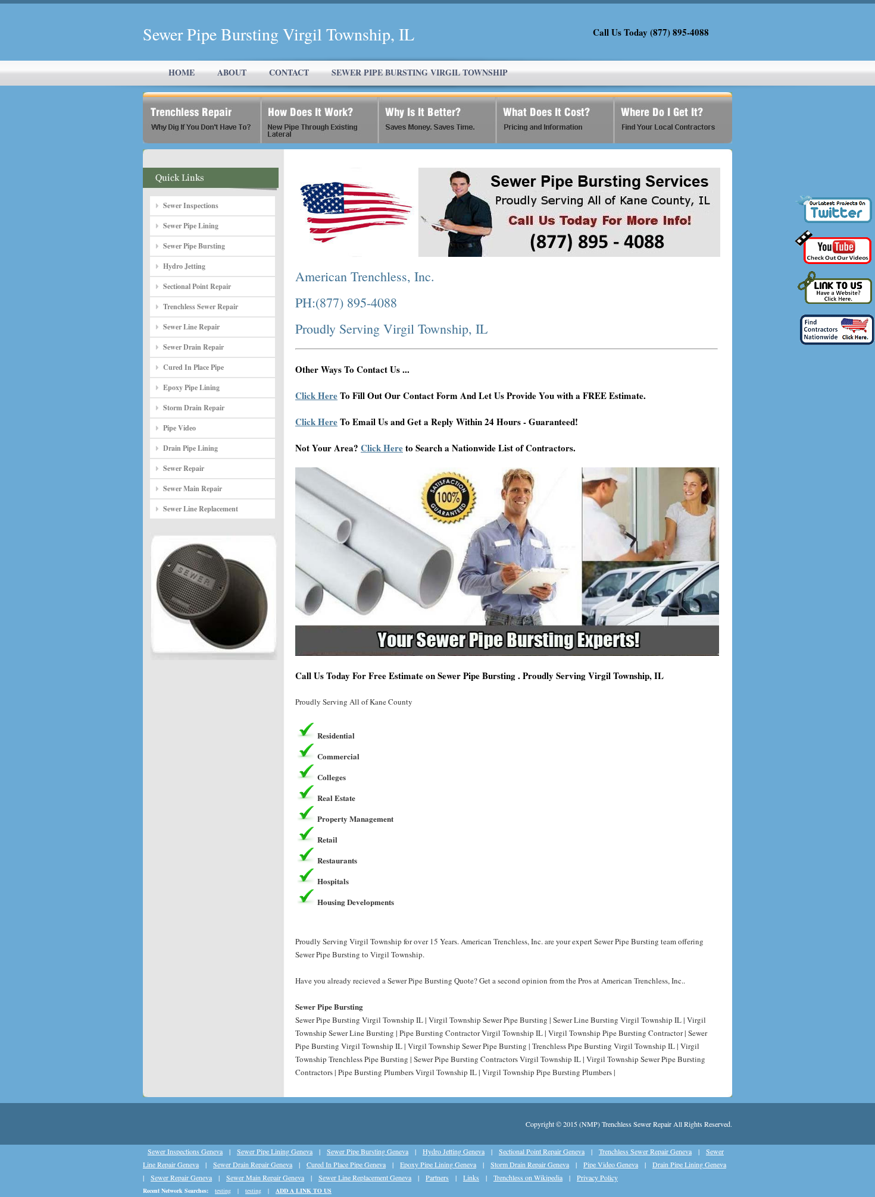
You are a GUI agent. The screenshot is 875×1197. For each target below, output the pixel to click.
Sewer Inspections (190, 205)
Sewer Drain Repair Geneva (252, 1164)
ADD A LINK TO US (304, 1190)
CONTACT (289, 72)
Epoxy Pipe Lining (191, 387)
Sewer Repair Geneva (181, 1177)
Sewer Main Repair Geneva (265, 1177)
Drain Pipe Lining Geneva (689, 1164)
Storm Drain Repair (193, 408)
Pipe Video (179, 428)
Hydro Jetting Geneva (454, 1151)
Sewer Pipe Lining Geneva (274, 1151)
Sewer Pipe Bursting (194, 246)
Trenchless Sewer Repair (200, 306)
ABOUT (231, 72)
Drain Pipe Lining (190, 448)
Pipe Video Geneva (610, 1164)
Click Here (316, 395)
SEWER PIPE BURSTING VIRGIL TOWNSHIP (420, 72)
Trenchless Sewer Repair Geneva (645, 1151)
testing (223, 1190)
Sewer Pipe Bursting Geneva (367, 1151)
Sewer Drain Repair (193, 347)
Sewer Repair (183, 468)
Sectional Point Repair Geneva (542, 1151)
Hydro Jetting (184, 266)
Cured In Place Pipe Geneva (346, 1164)
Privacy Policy (597, 1177)
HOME (181, 72)
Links (471, 1177)
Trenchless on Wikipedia (527, 1177)
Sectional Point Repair (197, 286)
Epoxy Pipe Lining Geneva (438, 1164)
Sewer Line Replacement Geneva (364, 1177)
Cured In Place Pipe (193, 367)
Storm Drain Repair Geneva (529, 1164)
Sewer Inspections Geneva (185, 1151)
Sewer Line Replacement (200, 509)
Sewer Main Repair (192, 488)
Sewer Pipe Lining (190, 226)
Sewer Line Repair (191, 327)
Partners (437, 1177)
